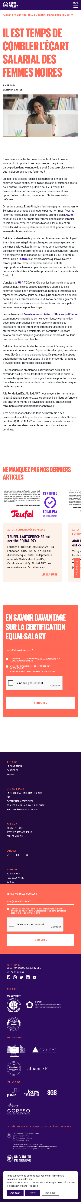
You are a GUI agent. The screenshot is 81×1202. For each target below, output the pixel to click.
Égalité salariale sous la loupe (25, 805)
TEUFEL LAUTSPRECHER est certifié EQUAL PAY (28, 539)
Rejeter (32, 1193)
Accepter (15, 1193)
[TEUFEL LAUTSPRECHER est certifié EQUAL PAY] (32, 505)
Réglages (33, 1186)
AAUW (69, 214)
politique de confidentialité (21, 660)
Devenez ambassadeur (20, 832)
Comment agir (15, 828)
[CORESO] (19, 1109)
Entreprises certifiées (20, 801)
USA (20, 282)
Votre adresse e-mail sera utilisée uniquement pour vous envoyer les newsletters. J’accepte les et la (38, 911)
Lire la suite (49, 574)
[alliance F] (37, 1068)
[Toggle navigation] (75, 5)
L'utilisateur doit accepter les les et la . (35, 659)
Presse (11, 774)
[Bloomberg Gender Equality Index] (14, 1069)
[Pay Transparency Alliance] (14, 1024)
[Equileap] (44, 1050)
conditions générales (47, 658)
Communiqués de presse (30, 529)
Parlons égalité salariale (19, 15)
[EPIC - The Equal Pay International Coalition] (43, 1004)
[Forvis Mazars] (31, 1093)
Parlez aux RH (15, 836)
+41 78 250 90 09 (15, 972)
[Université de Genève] (19, 1158)
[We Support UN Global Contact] (14, 1004)
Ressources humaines (60, 15)
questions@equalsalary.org (24, 967)
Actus (41, 15)
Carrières (12, 770)
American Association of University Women (51, 314)
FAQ (9, 797)
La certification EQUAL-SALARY (24, 793)
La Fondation (14, 766)
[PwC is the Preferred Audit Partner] (13, 1093)
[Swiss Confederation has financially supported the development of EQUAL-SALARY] (32, 1141)
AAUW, (24, 258)
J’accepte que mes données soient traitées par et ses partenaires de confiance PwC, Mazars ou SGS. (33, 669)
